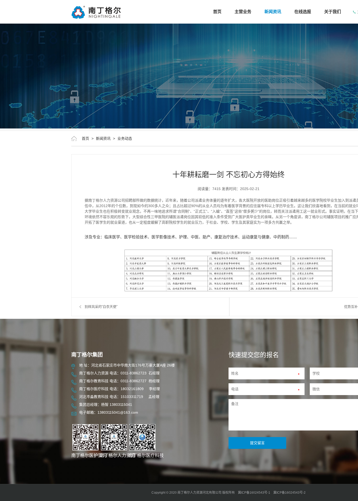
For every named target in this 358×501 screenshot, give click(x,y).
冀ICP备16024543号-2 (289, 492)
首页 (217, 11)
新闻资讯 (272, 11)
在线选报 (302, 11)
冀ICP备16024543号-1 (254, 492)
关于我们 (332, 11)
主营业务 (243, 11)
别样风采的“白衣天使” (101, 307)
